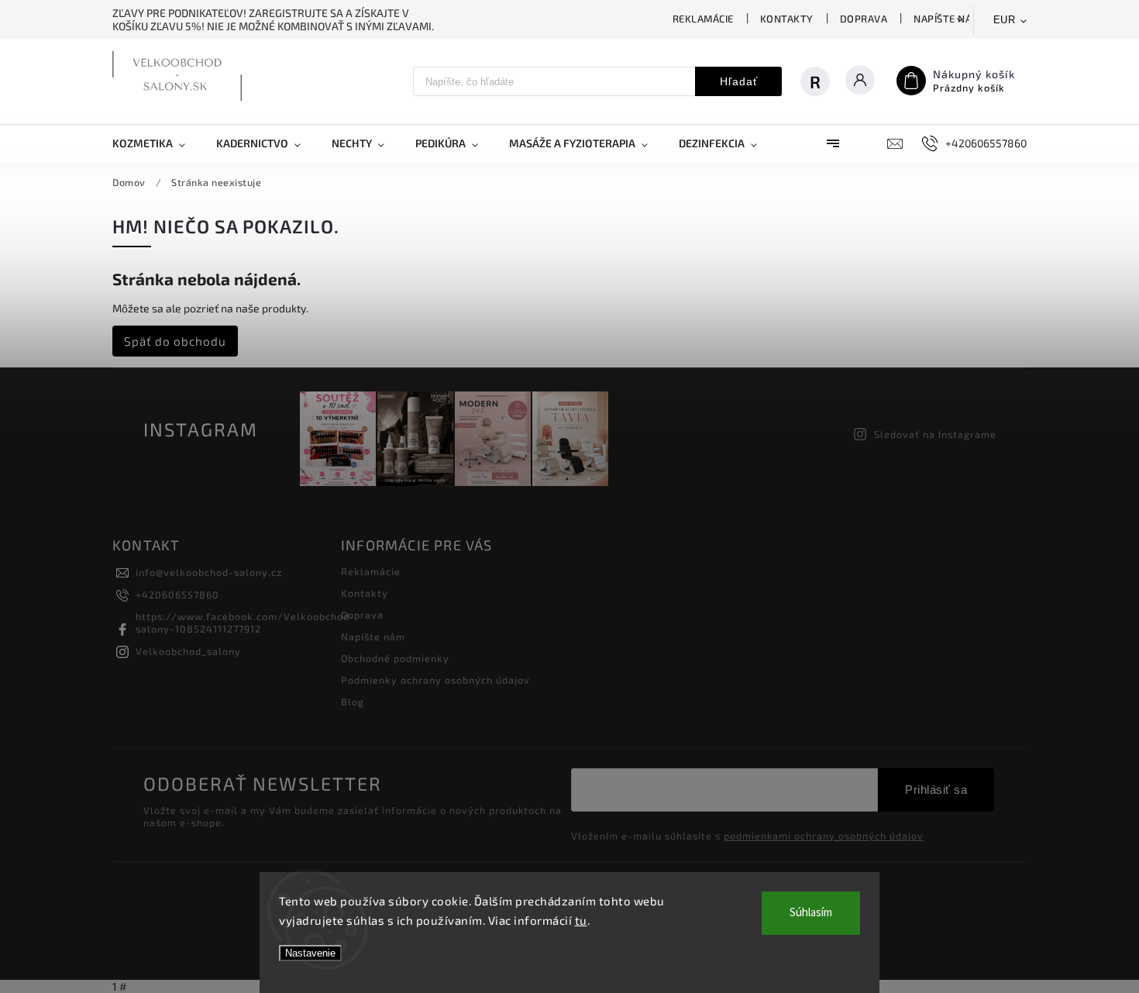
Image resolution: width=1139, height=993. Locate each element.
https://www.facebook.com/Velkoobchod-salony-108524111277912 (245, 622)
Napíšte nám (947, 18)
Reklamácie (703, 18)
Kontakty (787, 18)
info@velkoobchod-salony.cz (209, 572)
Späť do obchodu (175, 341)
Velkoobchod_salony (188, 651)
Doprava (864, 18)
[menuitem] (156, 143)
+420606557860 (177, 594)
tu (581, 920)
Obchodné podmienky (395, 658)
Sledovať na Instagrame (935, 434)
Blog (352, 701)
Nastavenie (310, 953)
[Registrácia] (822, 81)
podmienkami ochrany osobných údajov (824, 835)
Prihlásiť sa (936, 789)
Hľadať (739, 81)
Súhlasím (811, 913)
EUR (1004, 20)
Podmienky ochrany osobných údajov (435, 680)
